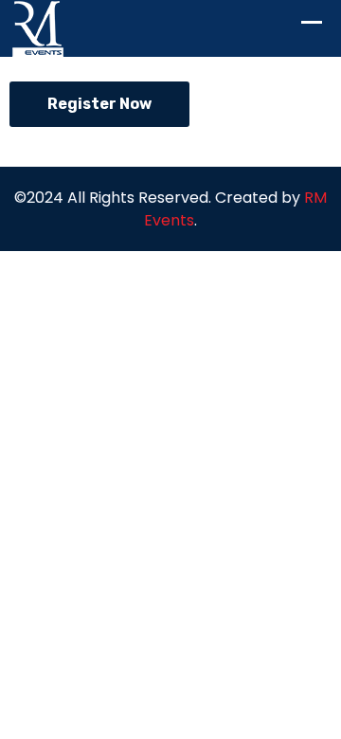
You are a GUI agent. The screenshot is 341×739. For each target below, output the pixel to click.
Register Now (99, 104)
